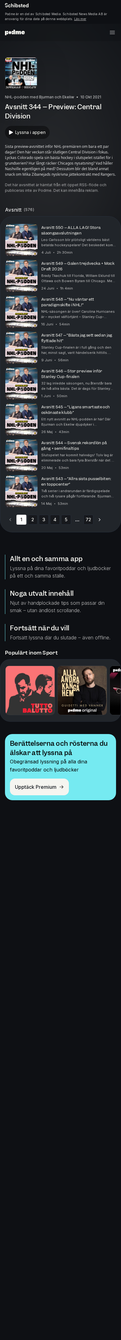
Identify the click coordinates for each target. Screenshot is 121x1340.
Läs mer (80, 19)
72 (88, 519)
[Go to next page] (100, 520)
